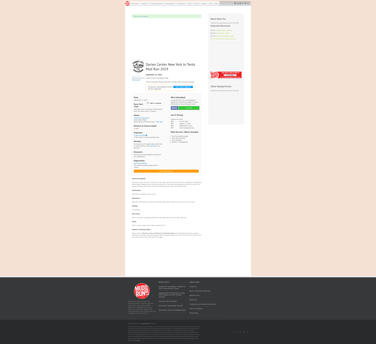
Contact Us (193, 286)
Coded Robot (144, 323)
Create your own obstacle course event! (202, 304)
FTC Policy (137, 340)
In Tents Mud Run (139, 135)
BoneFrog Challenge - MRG (225, 36)
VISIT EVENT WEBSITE (183, 87)
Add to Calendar (155, 103)
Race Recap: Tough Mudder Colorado (171, 306)
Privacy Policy (193, 313)
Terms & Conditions (195, 308)
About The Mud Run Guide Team (200, 291)
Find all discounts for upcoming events (223, 39)
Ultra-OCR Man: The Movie (168, 301)
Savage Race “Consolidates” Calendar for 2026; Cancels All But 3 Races (172, 287)
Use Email (189, 108)
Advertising (193, 300)
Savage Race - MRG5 (223, 33)
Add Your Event (194, 295)
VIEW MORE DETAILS (166, 171)
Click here (153, 146)
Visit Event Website (140, 163)
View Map (159, 122)
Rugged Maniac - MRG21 (224, 30)
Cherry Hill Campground (141, 118)
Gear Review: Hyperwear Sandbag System (172, 310)
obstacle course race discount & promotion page (158, 233)
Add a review (136, 80)
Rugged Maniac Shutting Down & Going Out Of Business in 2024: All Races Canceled (172, 295)
